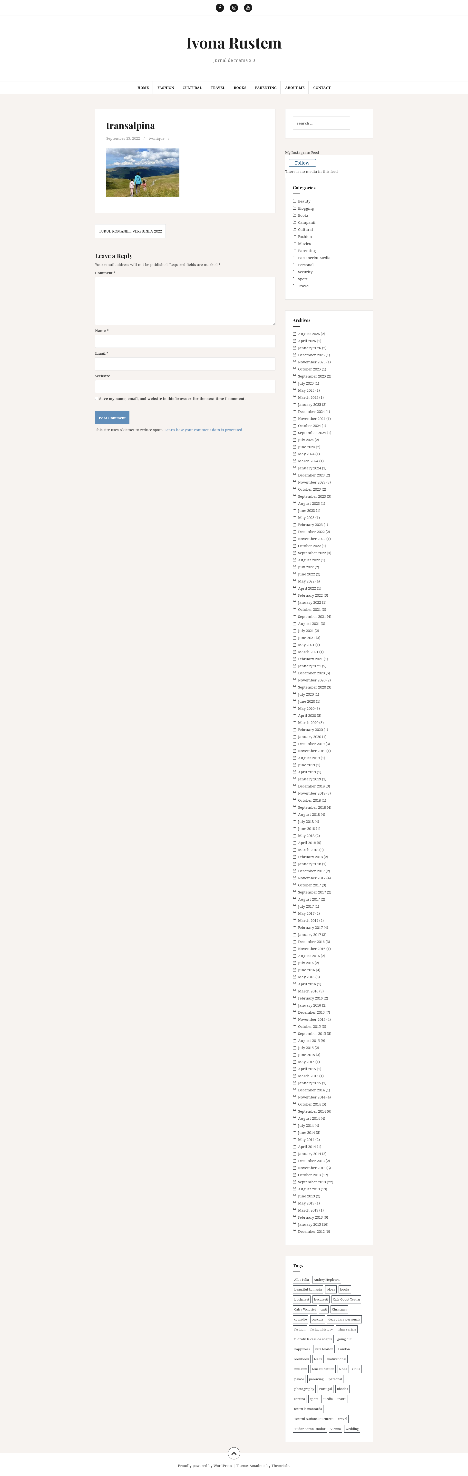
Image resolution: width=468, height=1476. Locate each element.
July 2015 (306, 1047)
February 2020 (310, 729)
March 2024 (308, 460)
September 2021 (312, 616)
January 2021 (309, 665)
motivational (336, 1359)
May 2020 (306, 708)
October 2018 (309, 800)
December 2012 (311, 1231)
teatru (342, 1399)
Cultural (192, 87)
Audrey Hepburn (327, 1279)
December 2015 (311, 1012)
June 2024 (306, 446)
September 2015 (312, 1033)
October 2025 (309, 369)
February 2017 (310, 927)
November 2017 (311, 877)
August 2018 (309, 814)
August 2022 (309, 559)
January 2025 (309, 404)
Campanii (306, 222)
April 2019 (307, 771)
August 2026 (309, 333)
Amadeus (257, 1465)
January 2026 (309, 347)
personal (335, 1379)
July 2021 (306, 630)
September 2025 (312, 376)
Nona (343, 1369)
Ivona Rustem (234, 42)
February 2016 (310, 998)
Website (102, 375)
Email (101, 353)
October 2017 (309, 885)
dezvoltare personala (344, 1319)
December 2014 (311, 1090)
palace (299, 1379)
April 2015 (307, 1068)
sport (314, 1399)
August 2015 (309, 1040)
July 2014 (306, 1125)
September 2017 (312, 892)
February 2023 (310, 524)
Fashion (165, 87)
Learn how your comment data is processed (203, 429)
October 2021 (309, 609)
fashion (299, 1329)
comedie (300, 1319)
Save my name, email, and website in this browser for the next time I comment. (172, 398)
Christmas (339, 1309)
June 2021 (306, 637)
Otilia (356, 1369)
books (345, 1289)
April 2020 (307, 715)
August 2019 (309, 757)
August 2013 (309, 1188)
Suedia (328, 1399)
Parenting (266, 87)
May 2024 (306, 453)
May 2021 (306, 644)
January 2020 (309, 736)
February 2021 (310, 658)
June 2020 (306, 701)
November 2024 (311, 418)
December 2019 (311, 743)
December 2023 (311, 475)
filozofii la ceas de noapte (313, 1339)
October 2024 (309, 425)
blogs (331, 1289)
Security (305, 271)
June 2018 (306, 828)
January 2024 (309, 468)
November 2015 (311, 1019)
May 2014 (306, 1139)
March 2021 (308, 651)
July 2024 (306, 439)
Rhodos (342, 1389)
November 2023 (311, 482)
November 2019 (311, 750)
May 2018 (306, 835)
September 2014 (312, 1111)
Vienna (335, 1429)
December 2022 (311, 531)
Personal (306, 264)
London (344, 1349)
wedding (352, 1429)
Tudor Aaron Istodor (309, 1429)
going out (344, 1339)
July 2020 (306, 694)
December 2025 (311, 354)
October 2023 (309, 489)
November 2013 (311, 1167)
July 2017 (306, 906)
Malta (318, 1359)
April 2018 (307, 842)
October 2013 (309, 1174)
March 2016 (308, 991)
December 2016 (311, 941)
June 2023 (306, 510)
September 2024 (312, 432)
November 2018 (311, 793)
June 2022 (306, 574)
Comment (105, 272)
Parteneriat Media (314, 257)
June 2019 (306, 764)
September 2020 (312, 687)
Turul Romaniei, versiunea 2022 (130, 231)
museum (300, 1369)
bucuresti (321, 1299)
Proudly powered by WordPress (205, 1465)
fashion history (321, 1329)
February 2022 (310, 595)
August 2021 (309, 623)
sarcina (299, 1399)
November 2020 (311, 680)
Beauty (304, 201)
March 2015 (308, 1075)
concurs (317, 1319)
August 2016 (309, 955)
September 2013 (312, 1181)
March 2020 (308, 722)
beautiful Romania (308, 1289)
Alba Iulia (301, 1279)
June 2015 (306, 1054)
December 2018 (311, 786)
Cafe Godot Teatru (346, 1299)
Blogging (306, 208)
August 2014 (309, 1118)
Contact (322, 87)
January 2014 (309, 1153)
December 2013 (311, 1160)
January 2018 (309, 863)
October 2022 (309, 545)
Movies (304, 243)
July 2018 (306, 821)
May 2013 (306, 1203)
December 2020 (311, 672)
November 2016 (311, 948)
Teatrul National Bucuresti (313, 1419)
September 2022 (312, 552)
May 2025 (306, 390)
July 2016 (306, 962)
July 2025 (306, 383)
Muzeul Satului (323, 1369)
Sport (303, 278)
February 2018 (310, 856)
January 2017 (309, 934)
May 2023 (306, 517)
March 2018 (308, 849)
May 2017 (306, 913)
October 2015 (309, 1026)
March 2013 (308, 1210)
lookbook (301, 1359)
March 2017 (308, 920)
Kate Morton (324, 1349)
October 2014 (309, 1104)
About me (295, 87)
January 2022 (309, 602)
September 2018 (312, 807)
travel (342, 1419)
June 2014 (306, 1132)
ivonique (157, 138)
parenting (316, 1379)
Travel (218, 87)
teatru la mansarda (308, 1409)
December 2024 (311, 411)
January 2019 (309, 779)
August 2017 (309, 899)
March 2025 (308, 397)
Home (143, 87)
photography (304, 1389)
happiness (302, 1349)
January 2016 (309, 1005)
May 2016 (306, 976)
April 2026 (307, 340)
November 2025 (311, 361)
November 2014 (311, 1097)
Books (240, 87)
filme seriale (347, 1329)
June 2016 (306, 969)
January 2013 (309, 1224)
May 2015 (306, 1061)
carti (324, 1309)
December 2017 (311, 870)
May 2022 (306, 581)
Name (102, 330)
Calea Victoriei (305, 1309)
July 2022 (306, 566)
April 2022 (307, 588)
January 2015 (309, 1082)
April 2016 (307, 983)
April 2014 (307, 1146)
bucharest (301, 1299)
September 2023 (312, 496)
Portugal (325, 1389)
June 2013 (306, 1196)
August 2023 (309, 503)
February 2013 (310, 1217)
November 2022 (311, 538)
